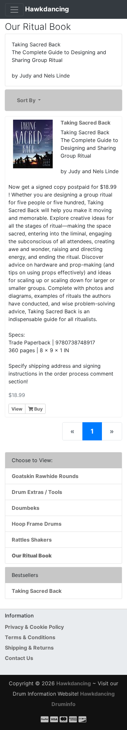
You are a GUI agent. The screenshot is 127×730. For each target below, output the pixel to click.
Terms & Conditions (30, 637)
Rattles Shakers (32, 539)
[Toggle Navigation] (14, 9)
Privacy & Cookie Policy (34, 627)
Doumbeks (25, 508)
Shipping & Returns (29, 647)
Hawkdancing (47, 9)
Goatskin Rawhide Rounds (45, 476)
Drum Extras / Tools (37, 492)
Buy (38, 409)
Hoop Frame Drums (37, 524)
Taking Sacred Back (37, 591)
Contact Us (19, 658)
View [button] (16, 409)
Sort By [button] (27, 100)
